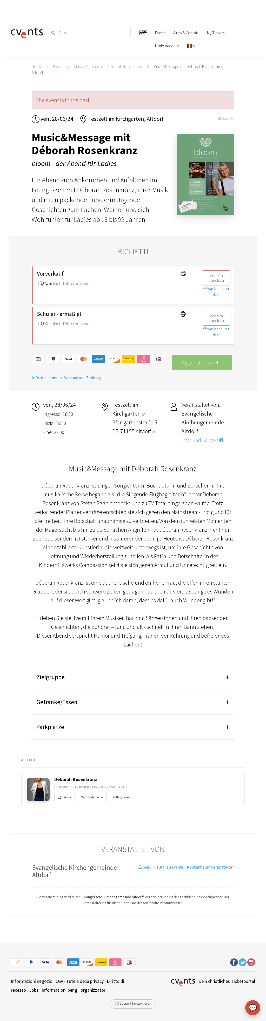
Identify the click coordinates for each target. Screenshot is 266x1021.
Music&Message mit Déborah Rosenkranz (108, 66)
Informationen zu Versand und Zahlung (66, 377)
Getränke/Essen (56, 702)
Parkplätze (50, 727)
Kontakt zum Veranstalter (210, 867)
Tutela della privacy (85, 981)
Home (37, 66)
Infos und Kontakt (200, 440)
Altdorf (144, 431)
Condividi (227, 118)
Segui (67, 797)
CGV (59, 981)
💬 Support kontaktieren (133, 1003)
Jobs (33, 990)
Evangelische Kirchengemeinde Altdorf (74, 871)
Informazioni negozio (31, 981)
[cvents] (26, 32)
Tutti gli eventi (122, 797)
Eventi (58, 66)
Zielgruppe (50, 677)
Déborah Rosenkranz (75, 779)
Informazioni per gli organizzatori (74, 990)
